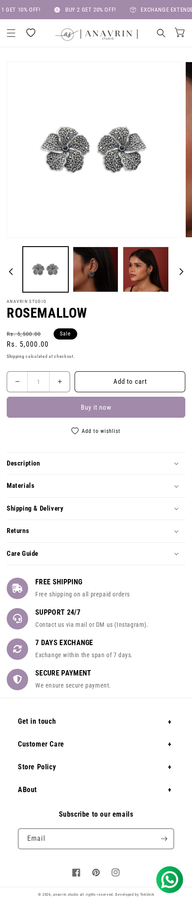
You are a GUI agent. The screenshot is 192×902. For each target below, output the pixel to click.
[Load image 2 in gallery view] (95, 269)
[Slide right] (181, 271)
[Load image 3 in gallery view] (145, 269)
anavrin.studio (66, 894)
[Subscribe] (164, 838)
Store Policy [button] (37, 767)
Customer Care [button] (41, 744)
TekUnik (146, 894)
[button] (11, 33)
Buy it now (96, 407)
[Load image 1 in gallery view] (45, 269)
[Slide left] (11, 271)
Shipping (16, 356)
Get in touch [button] (37, 721)
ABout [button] (27, 789)
